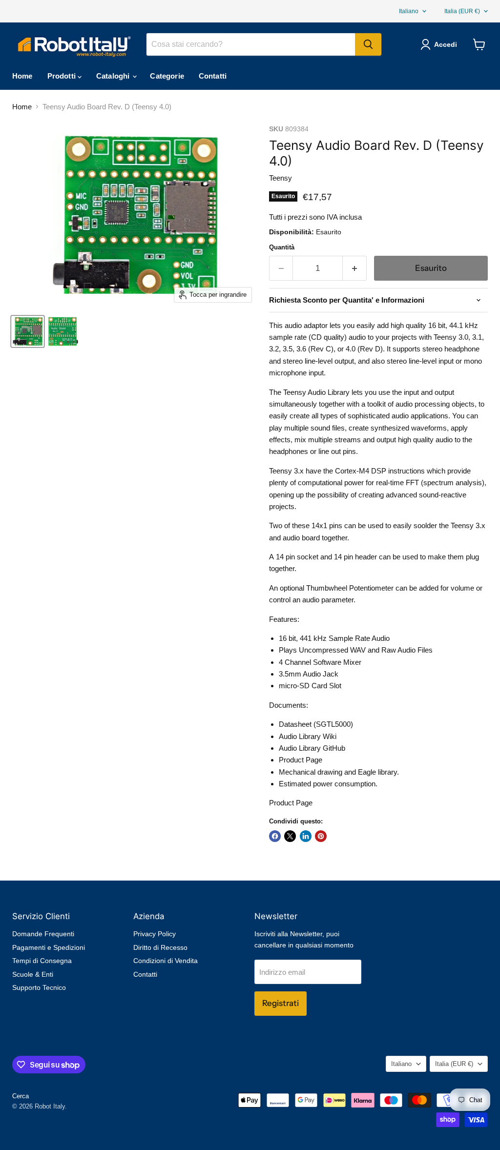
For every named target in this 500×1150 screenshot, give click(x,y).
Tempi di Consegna (42, 961)
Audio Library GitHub (312, 748)
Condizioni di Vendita (165, 961)
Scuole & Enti (32, 974)
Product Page (300, 760)
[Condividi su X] (290, 836)
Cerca (20, 1096)
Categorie (167, 76)
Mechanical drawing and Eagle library (338, 772)
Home (22, 76)
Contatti (213, 76)
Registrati (280, 1003)
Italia (462, 11)
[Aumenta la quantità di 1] (355, 268)
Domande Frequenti (43, 934)
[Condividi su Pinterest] (321, 836)
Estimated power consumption (327, 784)
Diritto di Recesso (160, 947)
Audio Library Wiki (307, 736)
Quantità (281, 247)
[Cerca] (368, 44)
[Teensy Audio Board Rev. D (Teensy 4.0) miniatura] (27, 331)
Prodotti (62, 76)
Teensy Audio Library (316, 392)
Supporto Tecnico (39, 987)
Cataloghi (114, 76)
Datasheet (295, 724)
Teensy (280, 178)
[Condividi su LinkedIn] (306, 836)
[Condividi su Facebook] (275, 836)
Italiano (408, 11)
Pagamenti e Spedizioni (48, 947)
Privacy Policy (154, 934)
